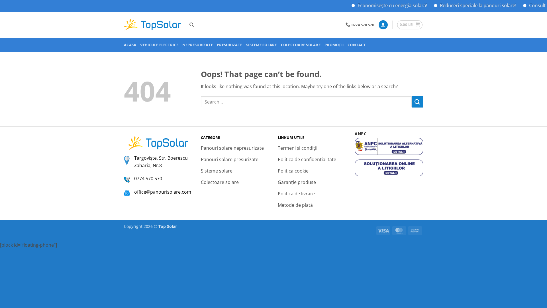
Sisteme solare (261, 44)
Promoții (334, 44)
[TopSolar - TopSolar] (152, 25)
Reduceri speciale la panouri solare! (473, 5)
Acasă (130, 44)
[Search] (191, 24)
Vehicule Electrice (159, 44)
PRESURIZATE (229, 44)
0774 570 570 (148, 178)
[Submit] (417, 101)
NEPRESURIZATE (197, 44)
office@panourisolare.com (162, 192)
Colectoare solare (301, 44)
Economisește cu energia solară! (387, 5)
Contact (357, 44)
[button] (383, 25)
